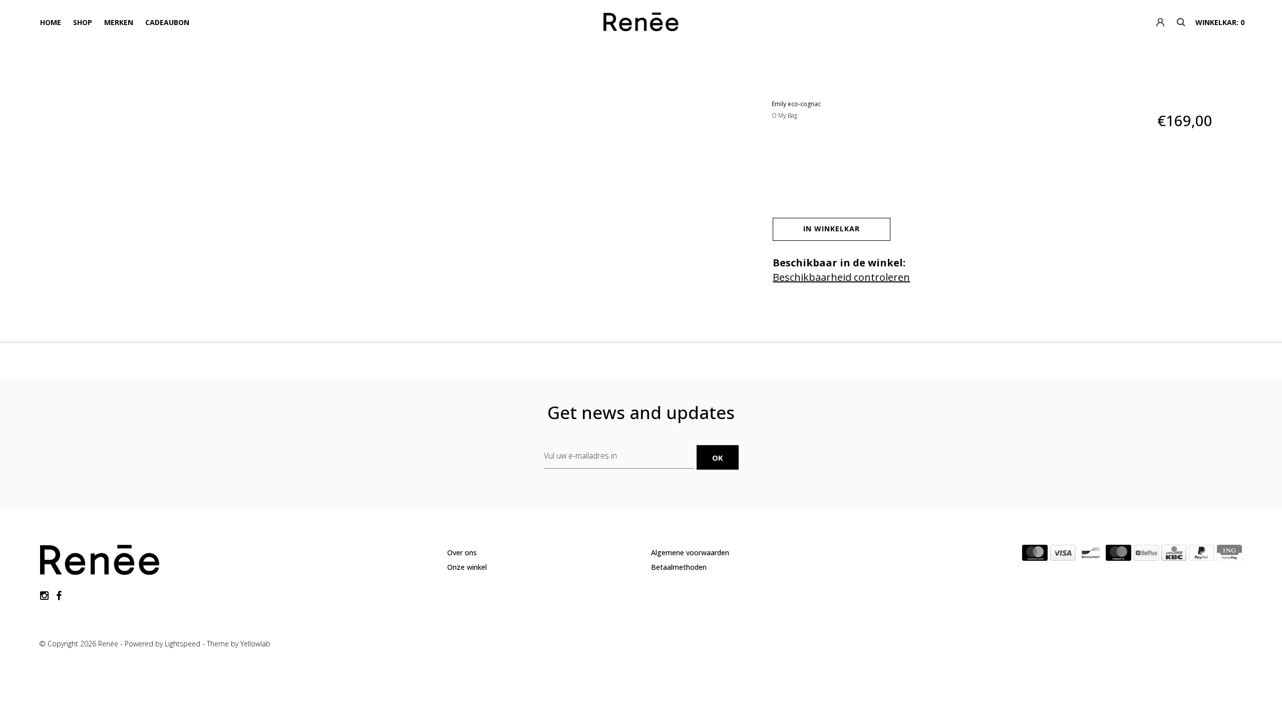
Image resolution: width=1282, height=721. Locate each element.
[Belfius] (1146, 555)
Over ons (462, 552)
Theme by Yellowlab (238, 643)
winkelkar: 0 (1219, 22)
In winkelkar (831, 228)
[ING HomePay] (1229, 555)
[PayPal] (1201, 555)
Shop (82, 22)
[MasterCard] (1035, 555)
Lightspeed (182, 643)
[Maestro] (1118, 555)
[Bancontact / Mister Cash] (1090, 555)
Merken (118, 22)
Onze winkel (467, 567)
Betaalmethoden (679, 567)
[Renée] (641, 24)
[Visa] (1063, 555)
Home (50, 22)
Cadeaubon (167, 22)
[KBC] (1173, 555)
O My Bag (784, 115)
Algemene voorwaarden (690, 552)
